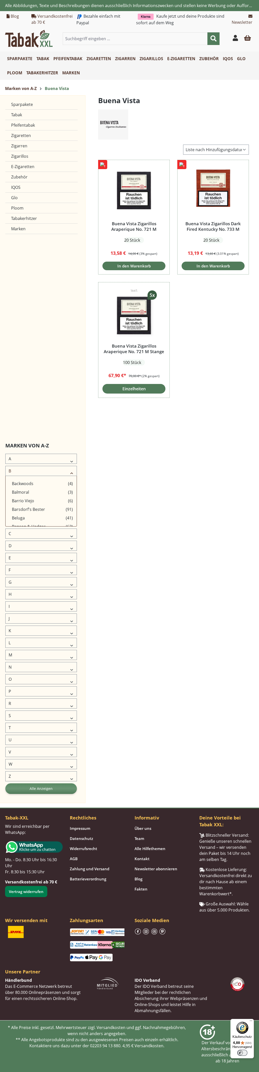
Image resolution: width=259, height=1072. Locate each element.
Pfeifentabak (23, 125)
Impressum (80, 828)
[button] (247, 38)
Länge (12, 331)
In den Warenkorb (134, 265)
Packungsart (17, 343)
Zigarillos (19, 156)
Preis (12, 416)
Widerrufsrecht (83, 848)
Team (139, 838)
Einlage (13, 270)
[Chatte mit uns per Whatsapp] (32, 847)
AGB (74, 858)
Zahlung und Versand (89, 868)
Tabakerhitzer (24, 218)
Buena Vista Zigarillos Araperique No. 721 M (134, 226)
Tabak (16, 115)
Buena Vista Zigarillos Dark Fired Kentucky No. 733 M (213, 226)
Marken (18, 229)
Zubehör (19, 177)
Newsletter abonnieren (156, 868)
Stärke (13, 404)
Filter (12, 283)
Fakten (141, 889)
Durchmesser (19, 258)
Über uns (143, 828)
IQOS (15, 187)
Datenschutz (81, 838)
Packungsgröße (20, 355)
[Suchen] (213, 38)
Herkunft (15, 295)
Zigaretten (21, 135)
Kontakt (142, 858)
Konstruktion (18, 319)
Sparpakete (22, 104)
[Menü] (251, 1022)
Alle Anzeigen (41, 788)
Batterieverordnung (88, 878)
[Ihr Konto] (235, 38)
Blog (14, 16)
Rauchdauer (17, 380)
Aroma (13, 392)
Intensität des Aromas (25, 307)
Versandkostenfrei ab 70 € (52, 19)
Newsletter (242, 22)
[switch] (242, 1053)
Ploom (17, 208)
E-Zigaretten (22, 166)
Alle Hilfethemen (150, 848)
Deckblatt (15, 246)
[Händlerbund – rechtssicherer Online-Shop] (108, 983)
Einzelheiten (134, 389)
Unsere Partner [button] (22, 972)
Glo (14, 197)
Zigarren (19, 146)
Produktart (16, 368)
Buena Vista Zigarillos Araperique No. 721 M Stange (134, 348)
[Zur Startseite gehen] (29, 38)
